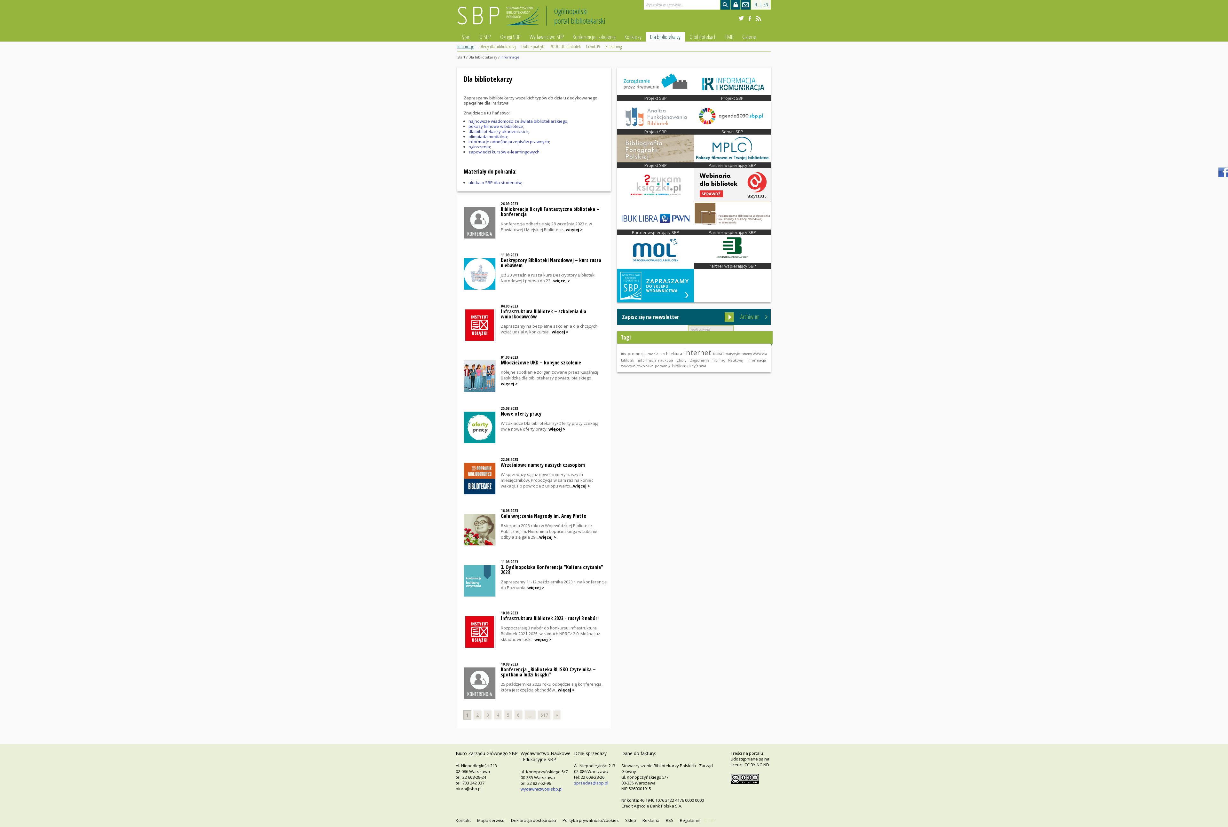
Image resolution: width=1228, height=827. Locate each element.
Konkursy (633, 37)
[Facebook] (749, 18)
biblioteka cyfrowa (689, 366)
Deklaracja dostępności (533, 820)
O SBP (485, 37)
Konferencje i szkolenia (594, 37)
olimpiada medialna (487, 136)
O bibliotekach (702, 37)
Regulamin (690, 820)
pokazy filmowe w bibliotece (495, 126)
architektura (671, 353)
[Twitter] (741, 18)
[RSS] (758, 18)
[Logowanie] (735, 5)
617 (544, 715)
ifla (623, 354)
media (653, 353)
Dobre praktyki (533, 46)
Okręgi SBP (510, 37)
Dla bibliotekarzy (665, 37)
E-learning (613, 46)
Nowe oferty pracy (521, 413)
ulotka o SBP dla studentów (495, 182)
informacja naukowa (655, 360)
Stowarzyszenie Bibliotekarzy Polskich (499, 19)
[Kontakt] (746, 5)
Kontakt (463, 820)
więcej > (574, 229)
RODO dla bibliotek (565, 46)
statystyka (733, 354)
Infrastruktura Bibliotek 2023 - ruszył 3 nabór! (550, 618)
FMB (729, 37)
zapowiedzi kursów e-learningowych (503, 152)
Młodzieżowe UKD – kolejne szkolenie (541, 362)
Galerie (749, 37)
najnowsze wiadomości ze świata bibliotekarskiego (517, 121)
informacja (756, 360)
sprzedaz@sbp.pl (591, 783)
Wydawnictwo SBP (547, 37)
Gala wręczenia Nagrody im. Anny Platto (543, 516)
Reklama (650, 820)
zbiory (681, 360)
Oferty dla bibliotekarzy (497, 46)
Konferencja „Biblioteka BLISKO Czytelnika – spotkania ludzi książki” (548, 672)
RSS (669, 820)
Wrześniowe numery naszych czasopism (543, 464)
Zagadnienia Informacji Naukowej (717, 360)
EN (766, 5)
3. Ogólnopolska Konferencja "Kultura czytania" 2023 (552, 570)
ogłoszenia (479, 147)
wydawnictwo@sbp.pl (542, 789)
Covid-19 (593, 46)
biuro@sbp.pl (469, 789)
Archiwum (750, 316)
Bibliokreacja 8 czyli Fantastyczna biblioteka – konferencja (550, 212)
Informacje (465, 46)
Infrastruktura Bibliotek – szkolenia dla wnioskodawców (543, 314)
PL (756, 5)
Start (466, 37)
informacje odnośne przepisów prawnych (508, 141)
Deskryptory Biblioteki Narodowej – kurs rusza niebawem (551, 263)
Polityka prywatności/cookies (591, 820)
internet (697, 352)
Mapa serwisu (491, 820)
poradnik (662, 366)
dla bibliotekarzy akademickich (498, 131)
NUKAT (718, 354)
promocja (637, 353)
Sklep (630, 820)
